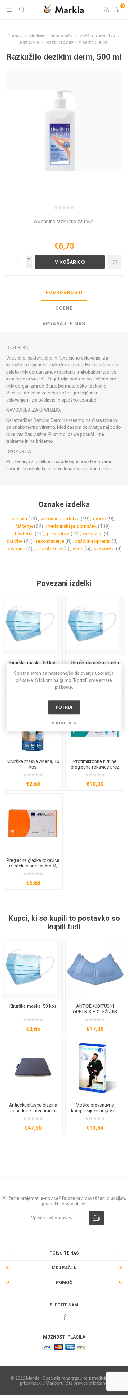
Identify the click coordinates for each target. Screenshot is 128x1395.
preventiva (58, 534)
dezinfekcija (49, 549)
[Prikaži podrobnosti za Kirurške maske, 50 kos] (32, 625)
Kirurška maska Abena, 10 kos (33, 764)
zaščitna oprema (93, 541)
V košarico (70, 262)
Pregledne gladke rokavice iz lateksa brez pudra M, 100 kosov (33, 865)
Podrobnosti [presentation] (64, 292)
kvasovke (104, 549)
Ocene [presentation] (64, 308)
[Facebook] (64, 1317)
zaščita (19, 519)
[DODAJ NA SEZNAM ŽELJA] (114, 262)
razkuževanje (50, 541)
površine (16, 549)
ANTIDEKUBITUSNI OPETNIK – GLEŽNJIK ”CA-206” (95, 1011)
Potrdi (64, 707)
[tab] (64, 293)
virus (78, 549)
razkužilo (93, 534)
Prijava (96, 1218)
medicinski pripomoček (71, 526)
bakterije (24, 534)
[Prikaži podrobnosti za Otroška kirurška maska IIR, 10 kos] (95, 625)
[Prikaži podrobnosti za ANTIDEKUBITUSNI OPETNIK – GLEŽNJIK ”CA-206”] (95, 969)
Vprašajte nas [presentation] (64, 323)
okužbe (15, 541)
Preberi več (64, 723)
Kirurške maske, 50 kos (33, 662)
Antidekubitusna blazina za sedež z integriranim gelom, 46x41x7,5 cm (33, 1110)
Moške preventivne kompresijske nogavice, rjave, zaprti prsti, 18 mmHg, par (95, 1113)
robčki (99, 519)
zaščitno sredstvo (60, 519)
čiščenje (24, 526)
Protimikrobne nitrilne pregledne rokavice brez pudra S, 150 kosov (95, 767)
